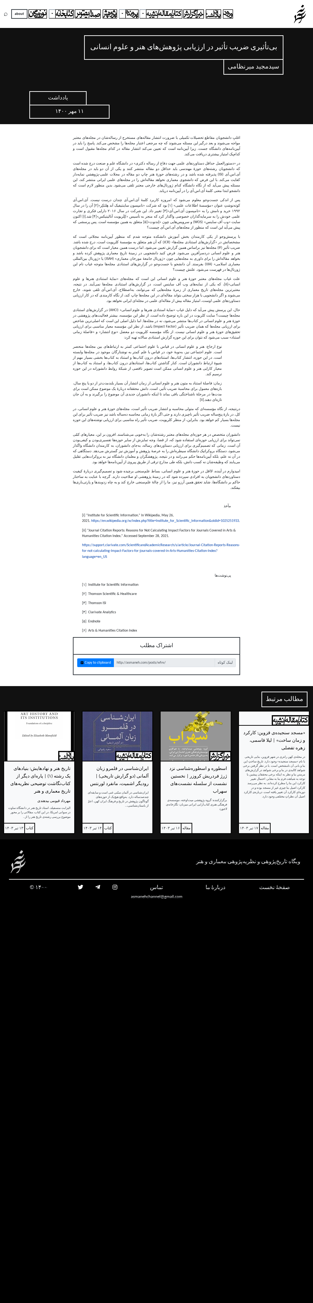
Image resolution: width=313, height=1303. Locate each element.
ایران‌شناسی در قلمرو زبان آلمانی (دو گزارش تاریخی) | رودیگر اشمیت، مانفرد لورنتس (119, 776)
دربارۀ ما (215, 887)
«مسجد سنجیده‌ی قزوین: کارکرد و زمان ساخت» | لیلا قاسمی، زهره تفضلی (274, 740)
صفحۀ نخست (274, 887)
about (19, 14)
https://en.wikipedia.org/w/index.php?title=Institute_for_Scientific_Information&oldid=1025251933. (165, 521)
